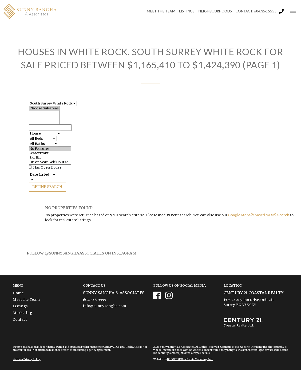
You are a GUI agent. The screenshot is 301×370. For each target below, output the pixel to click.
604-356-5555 (94, 300)
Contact (20, 319)
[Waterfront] (50, 153)
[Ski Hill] (50, 157)
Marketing (22, 313)
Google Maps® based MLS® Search (258, 215)
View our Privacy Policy (26, 359)
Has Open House (46, 167)
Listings (20, 306)
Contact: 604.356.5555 (256, 11)
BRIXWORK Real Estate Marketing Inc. (190, 359)
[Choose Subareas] (44, 108)
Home (18, 293)
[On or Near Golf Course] (50, 162)
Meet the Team (26, 299)
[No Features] (50, 148)
